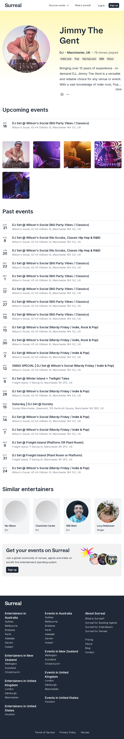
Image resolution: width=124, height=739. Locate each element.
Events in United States (61, 698)
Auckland (10, 667)
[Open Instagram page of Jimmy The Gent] (62, 94)
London (9, 689)
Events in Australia (58, 613)
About (88, 643)
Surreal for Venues (96, 631)
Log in (101, 5)
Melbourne (11, 625)
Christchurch (12, 672)
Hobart (9, 646)
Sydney (9, 621)
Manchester (12, 697)
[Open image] (15, 154)
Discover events (57, 5)
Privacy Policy (68, 732)
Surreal (13, 5)
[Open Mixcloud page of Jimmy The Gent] (68, 94)
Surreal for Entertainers (99, 626)
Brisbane (10, 629)
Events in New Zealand (61, 651)
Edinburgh (11, 693)
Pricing (89, 639)
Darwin (9, 642)
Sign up (114, 5)
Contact (89, 652)
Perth (8, 634)
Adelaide (10, 638)
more (119, 89)
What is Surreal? (83, 5)
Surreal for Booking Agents (101, 622)
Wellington (11, 663)
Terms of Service (45, 732)
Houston (10, 714)
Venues (85, 732)
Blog (87, 648)
